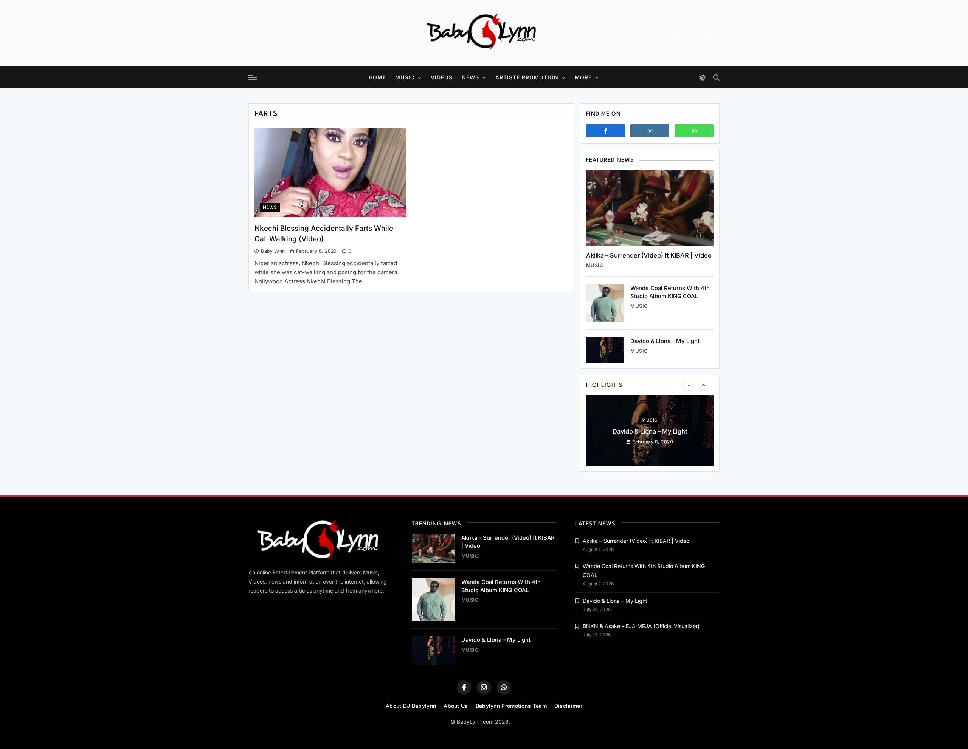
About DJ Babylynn (411, 706)
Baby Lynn (273, 251)
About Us (456, 706)
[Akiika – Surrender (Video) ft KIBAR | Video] (650, 208)
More (583, 77)
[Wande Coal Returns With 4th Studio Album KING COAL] (605, 303)
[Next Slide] (703, 385)
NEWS (470, 77)
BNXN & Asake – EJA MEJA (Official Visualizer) (641, 626)
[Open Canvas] (252, 77)
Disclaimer (568, 706)
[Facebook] (255, 33)
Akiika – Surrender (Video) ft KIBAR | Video (649, 255)
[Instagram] (276, 33)
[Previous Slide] (689, 385)
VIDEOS (442, 77)
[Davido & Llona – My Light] (605, 350)
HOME (377, 77)
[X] (297, 33)
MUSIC (404, 77)
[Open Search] (716, 77)
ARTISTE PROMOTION (526, 77)
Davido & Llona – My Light (665, 341)
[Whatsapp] (694, 130)
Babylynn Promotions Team (511, 706)
